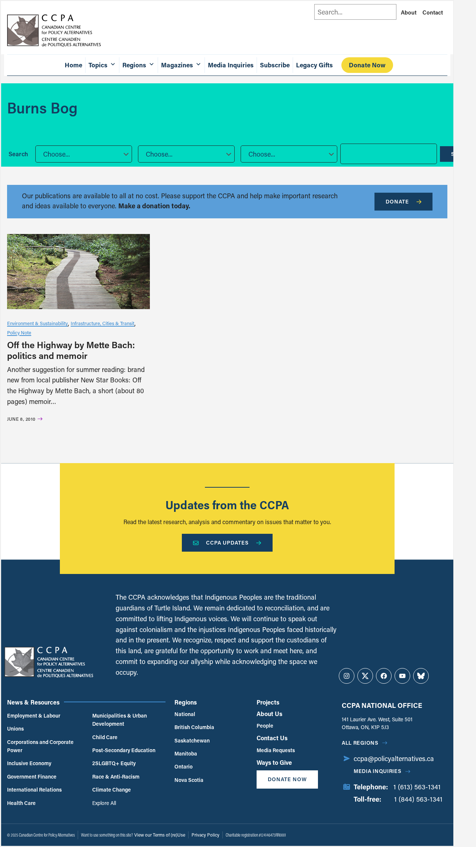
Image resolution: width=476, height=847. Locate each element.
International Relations (34, 789)
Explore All (104, 802)
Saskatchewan (192, 740)
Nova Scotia (188, 779)
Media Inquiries (231, 65)
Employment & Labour (33, 715)
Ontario (183, 766)
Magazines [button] (177, 65)
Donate (397, 201)
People (265, 725)
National (184, 714)
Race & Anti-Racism (115, 776)
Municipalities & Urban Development (119, 719)
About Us (269, 714)
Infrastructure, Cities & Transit (102, 323)
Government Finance (32, 776)
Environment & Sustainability (37, 323)
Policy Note (19, 332)
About (408, 12)
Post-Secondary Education (123, 750)
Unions (15, 728)
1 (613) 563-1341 (417, 786)
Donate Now (367, 65)
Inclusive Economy (29, 763)
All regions (360, 742)
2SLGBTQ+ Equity (114, 763)
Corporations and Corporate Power (40, 746)
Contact (432, 12)
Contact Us (272, 738)
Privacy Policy (205, 835)
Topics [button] (98, 65)
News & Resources (33, 702)
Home (73, 65)
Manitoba (185, 753)
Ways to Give (274, 762)
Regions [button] (134, 65)
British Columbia (194, 727)
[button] (84, 154)
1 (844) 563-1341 (418, 799)
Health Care (21, 802)
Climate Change (111, 789)
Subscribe (275, 65)
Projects (268, 702)
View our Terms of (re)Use (159, 835)
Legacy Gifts (314, 65)
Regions (185, 702)
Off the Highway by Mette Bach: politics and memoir (71, 350)
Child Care (105, 737)
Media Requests (276, 750)
